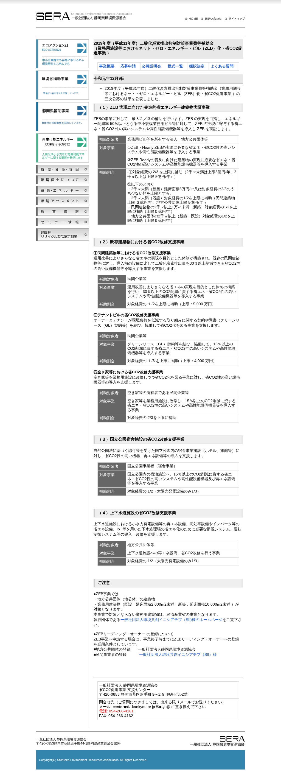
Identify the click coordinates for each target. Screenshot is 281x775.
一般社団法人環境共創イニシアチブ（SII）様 (178, 654)
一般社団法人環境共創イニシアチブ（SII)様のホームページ (171, 619)
